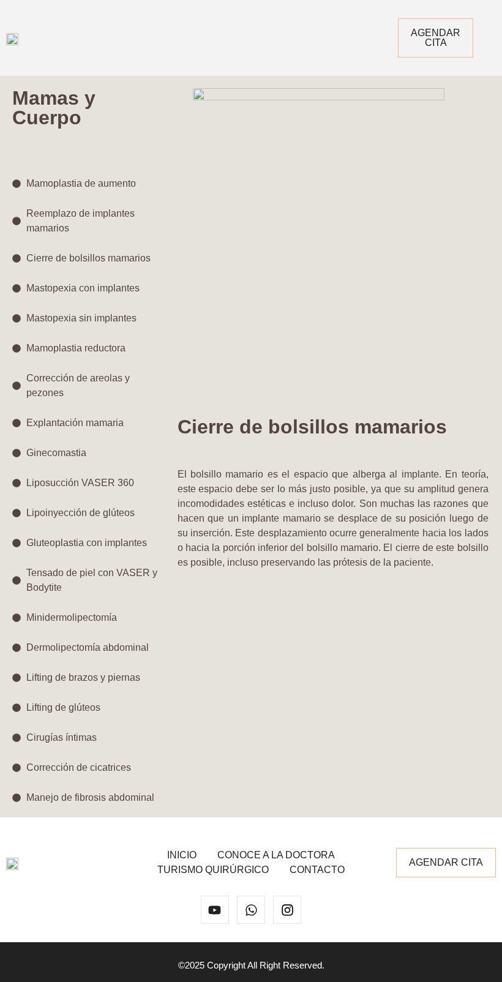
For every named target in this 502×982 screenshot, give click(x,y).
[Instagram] (287, 910)
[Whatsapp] (251, 910)
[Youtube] (215, 910)
